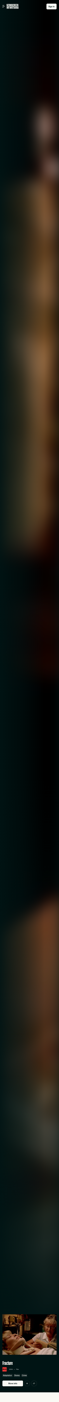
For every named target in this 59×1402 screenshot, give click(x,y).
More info (12, 1383)
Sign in (51, 6)
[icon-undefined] (27, 1383)
